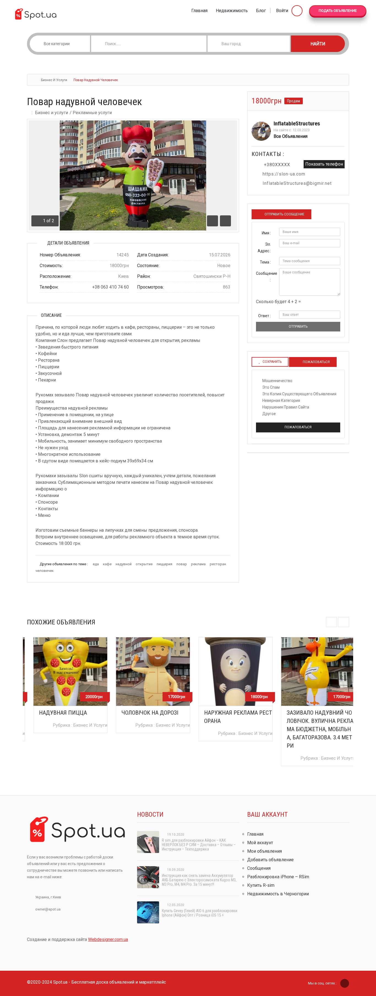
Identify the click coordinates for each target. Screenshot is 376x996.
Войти (282, 10)
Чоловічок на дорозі (143, 712)
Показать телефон (324, 164)
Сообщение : (265, 276)
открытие (144, 564)
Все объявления (290, 136)
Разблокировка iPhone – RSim (278, 876)
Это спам (271, 387)
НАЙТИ (317, 43)
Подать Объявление (338, 11)
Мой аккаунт (260, 842)
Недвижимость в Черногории (278, 893)
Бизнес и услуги (54, 80)
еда (96, 564)
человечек (45, 571)
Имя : (266, 233)
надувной (124, 564)
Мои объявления (264, 851)
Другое (269, 413)
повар (181, 564)
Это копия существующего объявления (299, 394)
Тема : (265, 262)
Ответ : (264, 316)
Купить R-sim (260, 885)
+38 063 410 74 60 (110, 287)
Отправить (298, 326)
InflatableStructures (297, 123)
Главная (199, 10)
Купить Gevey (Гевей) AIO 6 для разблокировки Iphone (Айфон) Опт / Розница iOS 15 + (199, 913)
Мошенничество (277, 380)
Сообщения (259, 868)
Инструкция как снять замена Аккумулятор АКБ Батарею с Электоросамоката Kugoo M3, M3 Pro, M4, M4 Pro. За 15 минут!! (199, 880)
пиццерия (164, 564)
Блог (261, 10)
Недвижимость (232, 10)
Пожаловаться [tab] (316, 362)
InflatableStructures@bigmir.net (297, 183)
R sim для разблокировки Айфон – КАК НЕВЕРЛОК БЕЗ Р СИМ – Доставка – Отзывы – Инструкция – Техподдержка (199, 844)
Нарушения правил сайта (285, 407)
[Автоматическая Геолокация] (285, 43)
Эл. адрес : (264, 247)
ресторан (218, 564)
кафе (107, 564)
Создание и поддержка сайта (77, 939)
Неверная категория (281, 400)
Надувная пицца (57, 712)
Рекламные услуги (92, 112)
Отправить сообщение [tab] (284, 214)
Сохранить (272, 362)
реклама (198, 564)
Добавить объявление (270, 859)
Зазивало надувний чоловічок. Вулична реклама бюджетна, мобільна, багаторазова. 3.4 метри (313, 729)
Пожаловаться (298, 427)
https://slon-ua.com (284, 174)
